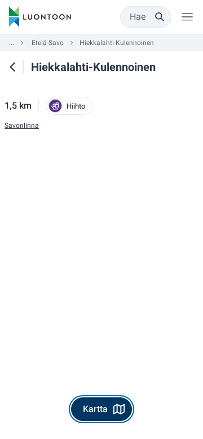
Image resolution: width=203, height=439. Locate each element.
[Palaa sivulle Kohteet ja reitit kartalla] (12, 67)
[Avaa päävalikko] (187, 16)
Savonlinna (22, 126)
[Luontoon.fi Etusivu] (40, 17)
